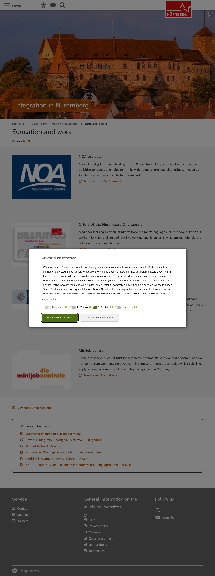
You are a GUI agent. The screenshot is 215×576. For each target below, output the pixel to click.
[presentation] (66, 307)
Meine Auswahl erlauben (99, 317)
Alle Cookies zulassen (59, 317)
